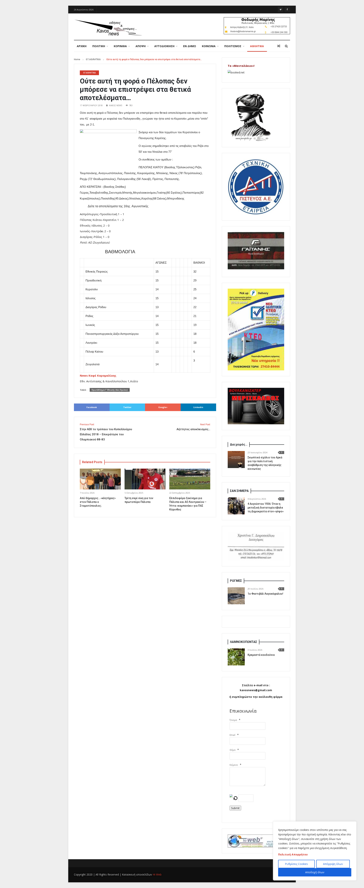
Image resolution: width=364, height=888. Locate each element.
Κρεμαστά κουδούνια (261, 654)
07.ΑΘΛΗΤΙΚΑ (93, 59)
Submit (235, 808)
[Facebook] (287, 9)
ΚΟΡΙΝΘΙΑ (120, 46)
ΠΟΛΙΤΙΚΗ (98, 46)
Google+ (162, 407)
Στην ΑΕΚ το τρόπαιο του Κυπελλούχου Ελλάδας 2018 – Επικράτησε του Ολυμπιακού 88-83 (106, 432)
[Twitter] (280, 9)
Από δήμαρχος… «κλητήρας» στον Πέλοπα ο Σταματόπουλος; (98, 502)
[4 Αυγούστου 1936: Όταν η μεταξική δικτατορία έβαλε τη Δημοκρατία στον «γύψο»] (236, 505)
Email (232, 735)
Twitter (127, 407)
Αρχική (81, 46)
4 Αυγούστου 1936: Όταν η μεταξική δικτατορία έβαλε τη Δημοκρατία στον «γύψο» (266, 507)
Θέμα (232, 750)
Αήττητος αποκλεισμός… (193, 427)
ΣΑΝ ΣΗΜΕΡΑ (239, 491)
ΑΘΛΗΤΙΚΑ (257, 46)
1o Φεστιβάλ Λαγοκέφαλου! (265, 593)
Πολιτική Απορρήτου (293, 854)
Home (77, 59)
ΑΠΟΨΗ (141, 46)
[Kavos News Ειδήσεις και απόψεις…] (108, 27)
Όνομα (233, 720)
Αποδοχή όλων (314, 872)
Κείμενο (234, 764)
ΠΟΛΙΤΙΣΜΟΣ (232, 46)
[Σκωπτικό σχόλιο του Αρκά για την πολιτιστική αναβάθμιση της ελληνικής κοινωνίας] (236, 459)
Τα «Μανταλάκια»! (241, 66)
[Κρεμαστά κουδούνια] (236, 656)
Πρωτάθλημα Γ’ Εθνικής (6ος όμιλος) (110, 390)
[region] (314, 850)
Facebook (91, 407)
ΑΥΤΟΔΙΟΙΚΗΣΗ (164, 46)
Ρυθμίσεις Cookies (296, 864)
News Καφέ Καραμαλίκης (98, 375)
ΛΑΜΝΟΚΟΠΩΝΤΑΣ (243, 642)
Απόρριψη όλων (333, 864)
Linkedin (198, 407)
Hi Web (157, 874)
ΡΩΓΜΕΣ (236, 581)
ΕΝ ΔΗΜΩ (189, 46)
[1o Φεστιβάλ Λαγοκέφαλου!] (236, 595)
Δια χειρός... (238, 444)
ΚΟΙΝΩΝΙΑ (209, 46)
